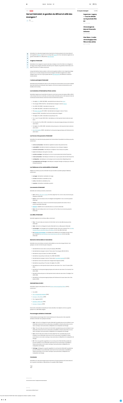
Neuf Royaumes (56, 74)
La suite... (96, 10)
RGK (30, 20)
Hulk (42, 230)
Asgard (55, 55)
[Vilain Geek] (35, 4)
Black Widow (45, 230)
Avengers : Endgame (37, 304)
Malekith (35, 206)
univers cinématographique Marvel (58, 286)
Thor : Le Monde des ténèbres (39, 294)
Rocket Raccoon (54, 234)
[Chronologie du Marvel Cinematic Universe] (79, 28)
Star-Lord (41, 234)
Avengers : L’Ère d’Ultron (38, 296)
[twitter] (3, 399)
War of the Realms (37, 130)
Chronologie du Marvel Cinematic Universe (89, 29)
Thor (39, 101)
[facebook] (1, 399)
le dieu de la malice (43, 194)
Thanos (65, 103)
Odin (57, 108)
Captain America (36, 230)
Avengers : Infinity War (37, 301)
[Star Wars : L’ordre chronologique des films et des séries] (79, 38)
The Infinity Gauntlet (59, 258)
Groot (60, 234)
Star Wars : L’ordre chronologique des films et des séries (90, 39)
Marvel (31, 10)
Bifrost (39, 55)
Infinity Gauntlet (38, 111)
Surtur (63, 101)
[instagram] (5, 399)
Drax (49, 234)
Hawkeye (52, 230)
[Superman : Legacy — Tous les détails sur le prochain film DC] (79, 15)
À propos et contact (22, 395)
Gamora (46, 234)
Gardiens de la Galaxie (39, 232)
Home (27, 10)
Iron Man (72, 228)
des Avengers (51, 56)
